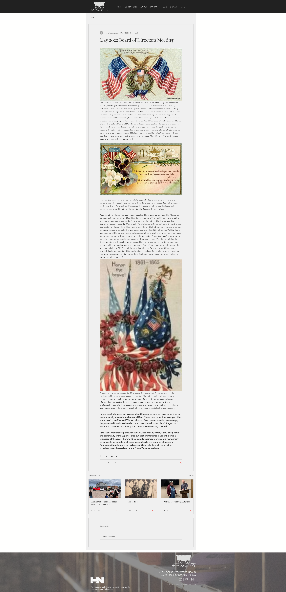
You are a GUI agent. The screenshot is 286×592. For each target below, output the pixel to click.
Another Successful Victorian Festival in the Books (104, 503)
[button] (191, 18)
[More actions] (181, 33)
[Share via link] (117, 456)
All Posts (91, 18)
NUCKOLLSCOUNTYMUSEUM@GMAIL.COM (178, 575)
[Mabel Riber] (141, 488)
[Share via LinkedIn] (112, 456)
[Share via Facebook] (101, 456)
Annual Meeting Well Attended (177, 501)
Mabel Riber (133, 501)
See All (191, 475)
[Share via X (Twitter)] (106, 456)
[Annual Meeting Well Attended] (177, 488)
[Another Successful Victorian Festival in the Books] (105, 488)
